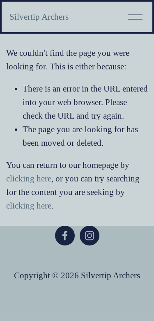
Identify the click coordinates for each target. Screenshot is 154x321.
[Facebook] (65, 235)
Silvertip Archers (39, 16)
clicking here (28, 178)
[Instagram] (89, 235)
